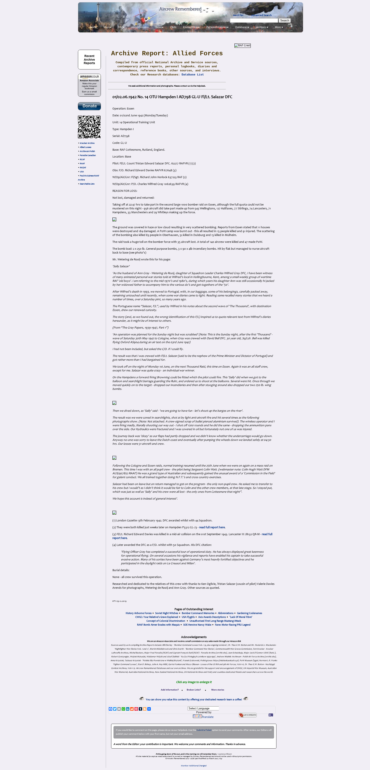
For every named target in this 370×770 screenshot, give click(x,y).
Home (93, 27)
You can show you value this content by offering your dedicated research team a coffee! (194, 699)
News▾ (159, 27)
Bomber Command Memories (198, 613)
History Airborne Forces (139, 613)
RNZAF (83, 168)
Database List (193, 74)
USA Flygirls (188, 617)
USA (82, 172)
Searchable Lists (87, 184)
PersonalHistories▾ (217, 27)
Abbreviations (225, 613)
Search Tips (238, 15)
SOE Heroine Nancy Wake (197, 625)
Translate (207, 717)
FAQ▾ (121, 27)
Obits (173, 27)
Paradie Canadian (88, 156)
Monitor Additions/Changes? (194, 766)
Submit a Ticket (204, 730)
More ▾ (279, 27)
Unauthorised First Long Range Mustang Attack (215, 621)
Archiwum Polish (87, 151)
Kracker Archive (87, 143)
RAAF (82, 164)
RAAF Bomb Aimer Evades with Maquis (158, 625)
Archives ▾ (262, 27)
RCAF (82, 160)
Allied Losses (85, 147)
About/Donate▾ (140, 27)
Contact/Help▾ (191, 27)
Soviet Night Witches (166, 613)
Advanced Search (261, 15)
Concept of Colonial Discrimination (165, 621)
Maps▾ (107, 27)
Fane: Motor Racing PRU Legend (233, 625)
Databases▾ (242, 27)
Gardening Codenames (249, 613)
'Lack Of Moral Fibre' (241, 617)
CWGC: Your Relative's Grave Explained (156, 617)
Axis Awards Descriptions (212, 617)
